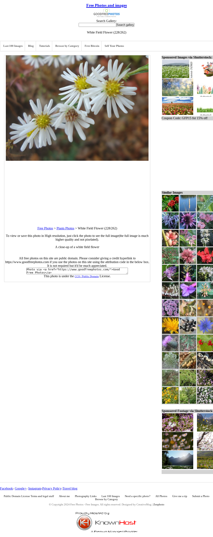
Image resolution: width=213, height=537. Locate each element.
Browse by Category (67, 46)
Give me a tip (179, 496)
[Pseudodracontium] (170, 297)
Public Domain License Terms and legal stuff (29, 496)
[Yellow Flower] (170, 332)
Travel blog (69, 488)
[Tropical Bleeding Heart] (188, 245)
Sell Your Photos (114, 46)
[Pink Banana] (170, 245)
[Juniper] (188, 385)
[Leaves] (188, 315)
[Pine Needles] (188, 350)
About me (64, 496)
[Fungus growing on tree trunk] (188, 367)
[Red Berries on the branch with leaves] (170, 210)
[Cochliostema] (170, 280)
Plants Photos (65, 228)
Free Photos (45, 228)
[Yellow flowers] (170, 402)
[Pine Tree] (188, 402)
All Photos (161, 496)
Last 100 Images (13, 46)
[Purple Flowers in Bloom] (170, 315)
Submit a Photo (200, 496)
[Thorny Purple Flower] (170, 350)
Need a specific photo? (137, 496)
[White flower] (170, 367)
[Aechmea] (188, 280)
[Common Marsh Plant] (188, 210)
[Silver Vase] (188, 263)
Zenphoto (158, 504)
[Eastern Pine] (170, 385)
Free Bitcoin (92, 46)
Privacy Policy (51, 488)
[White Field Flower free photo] (77, 159)
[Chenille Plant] (170, 263)
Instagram (34, 488)
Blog (31, 46)
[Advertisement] (77, 190)
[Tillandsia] (188, 297)
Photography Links (86, 496)
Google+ (20, 488)
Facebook (6, 488)
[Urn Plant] (188, 228)
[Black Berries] (188, 332)
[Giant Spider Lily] (170, 228)
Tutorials (44, 46)
